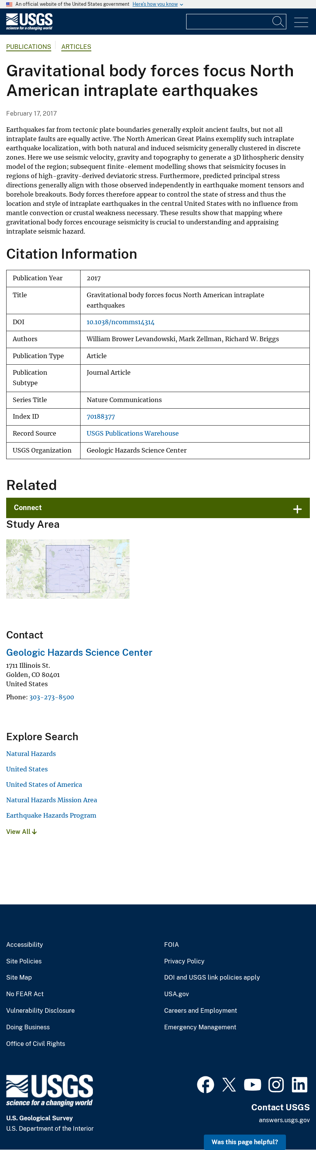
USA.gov (176, 994)
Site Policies (24, 961)
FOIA (171, 944)
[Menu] (301, 23)
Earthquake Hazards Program (51, 815)
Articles (76, 47)
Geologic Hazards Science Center (79, 652)
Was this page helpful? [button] (245, 1142)
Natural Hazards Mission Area (51, 800)
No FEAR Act (25, 994)
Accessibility (24, 944)
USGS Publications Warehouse (133, 433)
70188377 (101, 416)
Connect (28, 507)
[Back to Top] (288, 1122)
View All (19, 831)
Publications (28, 47)
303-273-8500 (51, 697)
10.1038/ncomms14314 (121, 322)
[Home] (29, 28)
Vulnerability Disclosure (40, 1010)
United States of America (44, 784)
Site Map (19, 977)
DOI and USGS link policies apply (212, 977)
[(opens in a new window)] (205, 1083)
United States (27, 769)
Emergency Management (200, 1027)
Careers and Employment (200, 1010)
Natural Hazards (31, 754)
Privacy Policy (184, 961)
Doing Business (28, 1027)
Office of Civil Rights (35, 1044)
